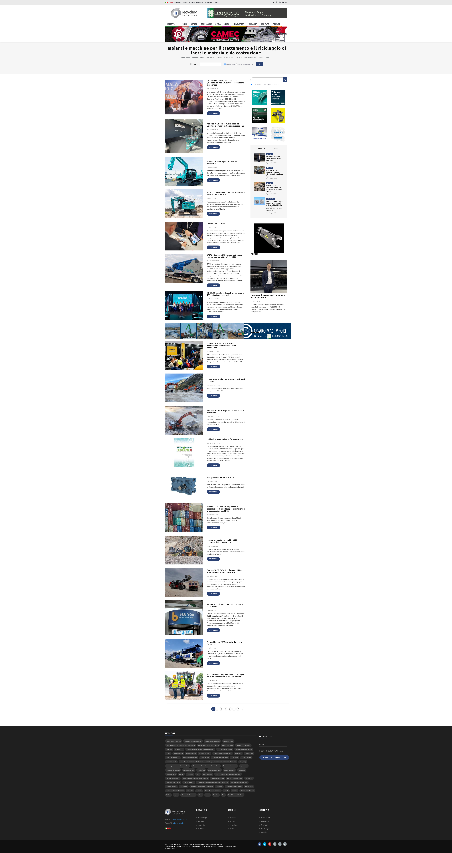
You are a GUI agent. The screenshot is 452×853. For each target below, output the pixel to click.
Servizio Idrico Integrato (239, 782)
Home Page (177, 2)
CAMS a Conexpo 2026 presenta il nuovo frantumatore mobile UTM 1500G (224, 256)
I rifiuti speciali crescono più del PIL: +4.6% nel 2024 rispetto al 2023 (267, 296)
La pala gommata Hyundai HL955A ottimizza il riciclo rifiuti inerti (222, 541)
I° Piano (269, 154)
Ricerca (199, 791)
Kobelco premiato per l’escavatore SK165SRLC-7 (222, 162)
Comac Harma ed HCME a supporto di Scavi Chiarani (226, 380)
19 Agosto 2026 (256, 301)
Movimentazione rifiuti (212, 741)
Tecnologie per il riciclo (212, 791)
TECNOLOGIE (206, 24)
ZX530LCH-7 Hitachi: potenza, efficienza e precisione (225, 411)
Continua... (213, 113)
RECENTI (261, 148)
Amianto (190, 791)
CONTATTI (265, 24)
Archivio (192, 2)
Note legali (265, 828)
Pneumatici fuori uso (230, 766)
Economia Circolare (172, 778)
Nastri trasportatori (172, 757)
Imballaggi (241, 770)
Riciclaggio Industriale (225, 749)
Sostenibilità (205, 757)
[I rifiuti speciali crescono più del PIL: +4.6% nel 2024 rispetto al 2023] (259, 186)
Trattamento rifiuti (217, 778)
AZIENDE (276, 24)
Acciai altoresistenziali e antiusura (202, 786)
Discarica (219, 786)
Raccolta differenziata (173, 741)
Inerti (207, 795)
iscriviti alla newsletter (274, 757)
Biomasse (238, 753)
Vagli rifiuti (201, 770)
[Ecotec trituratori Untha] (278, 97)
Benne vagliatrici (229, 770)
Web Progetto (170, 848)
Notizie (269, 167)
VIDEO (226, 24)
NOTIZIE (194, 24)
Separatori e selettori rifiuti (222, 753)
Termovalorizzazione (190, 757)
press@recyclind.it (180, 819)
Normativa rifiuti (204, 753)
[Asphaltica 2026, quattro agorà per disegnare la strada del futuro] (259, 170)
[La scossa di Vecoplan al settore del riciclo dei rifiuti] (259, 157)
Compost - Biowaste (188, 795)
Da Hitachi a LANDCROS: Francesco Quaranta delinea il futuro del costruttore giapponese (225, 83)
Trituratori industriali (243, 745)
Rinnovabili (248, 786)
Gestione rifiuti (171, 762)
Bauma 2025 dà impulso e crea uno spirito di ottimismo (225, 605)
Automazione (178, 753)
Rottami (169, 749)
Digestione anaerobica (234, 778)
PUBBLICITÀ (252, 24)
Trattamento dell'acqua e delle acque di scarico (213, 782)
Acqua (181, 774)
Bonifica (215, 795)
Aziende (201, 828)
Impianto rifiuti (228, 741)
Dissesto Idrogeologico (234, 786)
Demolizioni (249, 753)
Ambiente (234, 757)
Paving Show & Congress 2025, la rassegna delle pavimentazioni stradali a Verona (225, 675)
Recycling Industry (176, 844)
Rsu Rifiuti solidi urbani (235, 795)
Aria (223, 795)
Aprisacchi (243, 766)
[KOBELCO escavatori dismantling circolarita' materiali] (259, 97)
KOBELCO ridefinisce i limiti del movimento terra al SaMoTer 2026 (226, 194)
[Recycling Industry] (184, 13)
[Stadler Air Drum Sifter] (259, 134)
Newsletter (200, 2)
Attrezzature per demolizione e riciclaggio (200, 749)
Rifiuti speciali (207, 774)
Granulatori (179, 749)
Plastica (234, 791)
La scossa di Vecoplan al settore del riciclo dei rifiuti (274, 158)
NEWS (276, 148)
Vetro (168, 795)
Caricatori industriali (173, 770)
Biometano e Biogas (247, 791)
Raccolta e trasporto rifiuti (175, 791)
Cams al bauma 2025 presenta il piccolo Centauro (224, 643)
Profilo (185, 2)
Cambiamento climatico (220, 757)
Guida (231, 828)
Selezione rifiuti (189, 782)
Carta (168, 753)
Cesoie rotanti (246, 757)
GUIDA (218, 24)
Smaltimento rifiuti (214, 770)
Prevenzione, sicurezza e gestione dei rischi (180, 745)
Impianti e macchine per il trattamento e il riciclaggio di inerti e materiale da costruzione (230, 57)
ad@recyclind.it (178, 823)
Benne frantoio (171, 786)
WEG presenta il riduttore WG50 (221, 478)
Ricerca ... (194, 64)
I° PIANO (183, 24)
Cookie (264, 832)
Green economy (227, 745)
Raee (200, 795)
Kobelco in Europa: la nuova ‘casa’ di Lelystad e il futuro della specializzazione (225, 125)
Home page (185, 57)
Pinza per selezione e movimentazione (195, 778)
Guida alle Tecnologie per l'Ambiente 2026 (225, 439)
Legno (176, 795)
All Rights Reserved (189, 844)
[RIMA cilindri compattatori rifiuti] (259, 115)
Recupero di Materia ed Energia (208, 745)
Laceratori (249, 778)
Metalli (226, 791)
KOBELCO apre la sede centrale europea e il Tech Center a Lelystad (225, 294)
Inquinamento (171, 774)
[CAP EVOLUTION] (226, 34)
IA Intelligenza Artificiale (244, 749)
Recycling (243, 762)
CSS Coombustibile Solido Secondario (228, 774)
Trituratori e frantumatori (192, 741)
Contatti (216, 2)
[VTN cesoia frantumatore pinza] (278, 115)
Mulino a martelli (188, 770)
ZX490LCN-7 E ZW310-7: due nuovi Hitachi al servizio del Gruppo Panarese (225, 571)
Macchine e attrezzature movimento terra (206, 766)
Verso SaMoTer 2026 (216, 224)
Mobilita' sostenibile (173, 782)
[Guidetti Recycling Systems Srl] (278, 134)
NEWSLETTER (238, 24)
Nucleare (190, 774)
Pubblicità (208, 2)
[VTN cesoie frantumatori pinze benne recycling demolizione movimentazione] (268, 238)
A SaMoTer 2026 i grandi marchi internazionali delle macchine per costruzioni (221, 345)
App (198, 774)
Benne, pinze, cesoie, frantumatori (177, 766)
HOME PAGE (171, 24)
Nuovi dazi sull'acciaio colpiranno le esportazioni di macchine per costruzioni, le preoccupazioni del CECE (226, 509)
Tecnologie (270, 198)
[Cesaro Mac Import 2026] (228, 331)
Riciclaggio (183, 786)
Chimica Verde (191, 753)
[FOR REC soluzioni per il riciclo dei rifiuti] (247, 13)
